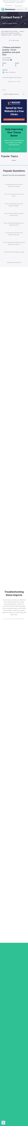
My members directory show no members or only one (14, 185)
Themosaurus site (8, 5)
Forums (22, 31)
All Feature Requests (14, 149)
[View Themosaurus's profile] (3, 72)
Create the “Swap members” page (14, 252)
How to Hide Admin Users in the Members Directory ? (14, 233)
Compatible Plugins (6, 35)
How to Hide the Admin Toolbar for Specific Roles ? (14, 214)
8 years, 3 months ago (10, 72)
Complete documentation (14, 262)
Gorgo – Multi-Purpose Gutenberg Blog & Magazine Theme (11, 33)
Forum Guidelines (7, 57)
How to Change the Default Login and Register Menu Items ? (14, 243)
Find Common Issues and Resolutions (14, 619)
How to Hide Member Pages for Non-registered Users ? (14, 224)
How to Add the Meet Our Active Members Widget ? (14, 204)
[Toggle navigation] (26, 9)
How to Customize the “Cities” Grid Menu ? (14, 195)
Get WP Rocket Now (14, 119)
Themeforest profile (18, 5)
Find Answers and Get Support (9, 31)
